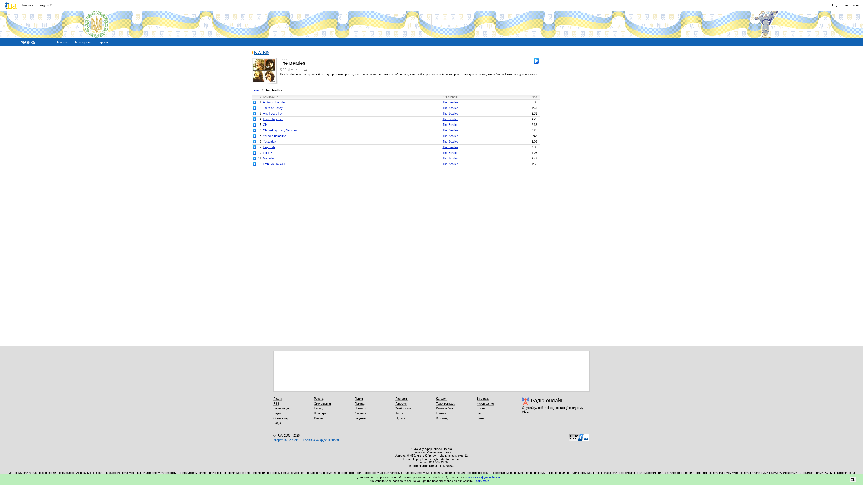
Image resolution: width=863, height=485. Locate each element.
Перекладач (281, 408)
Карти (399, 413)
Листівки (360, 413)
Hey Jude (269, 147)
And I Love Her (272, 113)
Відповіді (442, 418)
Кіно (479, 413)
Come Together (273, 119)
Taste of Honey (273, 108)
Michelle (268, 158)
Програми (401, 398)
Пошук (359, 398)
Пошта (277, 398)
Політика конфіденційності (321, 440)
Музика (400, 418)
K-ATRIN (261, 53)
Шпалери (320, 413)
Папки (256, 90)
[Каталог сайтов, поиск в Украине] (579, 435)
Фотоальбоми (445, 408)
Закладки (483, 398)
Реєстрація (851, 5)
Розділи (43, 5)
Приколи (360, 408)
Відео (277, 413)
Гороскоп (401, 403)
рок (305, 69)
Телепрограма (445, 403)
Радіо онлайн (547, 400)
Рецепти (360, 418)
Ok (853, 479)
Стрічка (103, 42)
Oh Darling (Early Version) (280, 130)
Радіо (277, 423)
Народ (318, 408)
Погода (359, 403)
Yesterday (269, 141)
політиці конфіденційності (482, 477)
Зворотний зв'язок (285, 440)
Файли (318, 418)
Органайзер (281, 418)
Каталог (441, 398)
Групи (480, 418)
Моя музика (83, 42)
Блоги (481, 408)
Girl (265, 124)
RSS (276, 403)
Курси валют (485, 403)
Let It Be (268, 152)
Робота (318, 398)
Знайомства (403, 408)
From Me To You (274, 164)
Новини (441, 413)
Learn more (481, 481)
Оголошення (322, 403)
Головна (27, 5)
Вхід (835, 5)
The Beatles (450, 102)
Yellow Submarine (274, 136)
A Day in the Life (274, 102)
